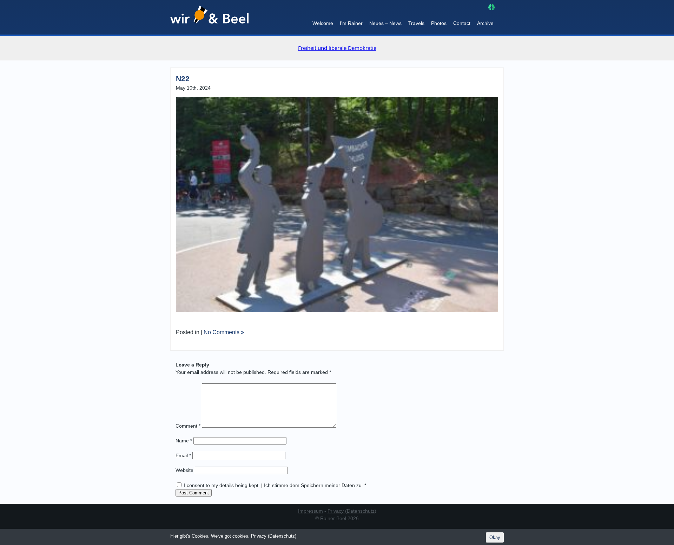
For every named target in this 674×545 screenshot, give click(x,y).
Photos (439, 23)
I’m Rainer (351, 23)
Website (184, 470)
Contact (461, 23)
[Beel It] (209, 18)
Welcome (322, 23)
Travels (416, 23)
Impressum (310, 511)
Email (183, 455)
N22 (183, 78)
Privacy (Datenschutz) (352, 511)
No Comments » (224, 332)
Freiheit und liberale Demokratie (337, 47)
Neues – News (385, 23)
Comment (188, 426)
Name (184, 440)
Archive (485, 23)
